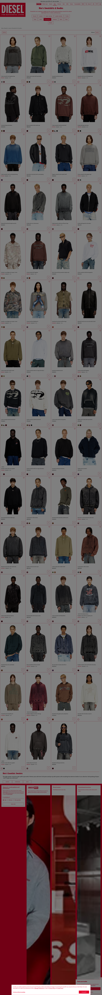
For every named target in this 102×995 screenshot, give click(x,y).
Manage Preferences (39, 988)
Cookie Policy (60, 988)
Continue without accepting (19, 992)
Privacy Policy (52, 988)
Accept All (84, 992)
